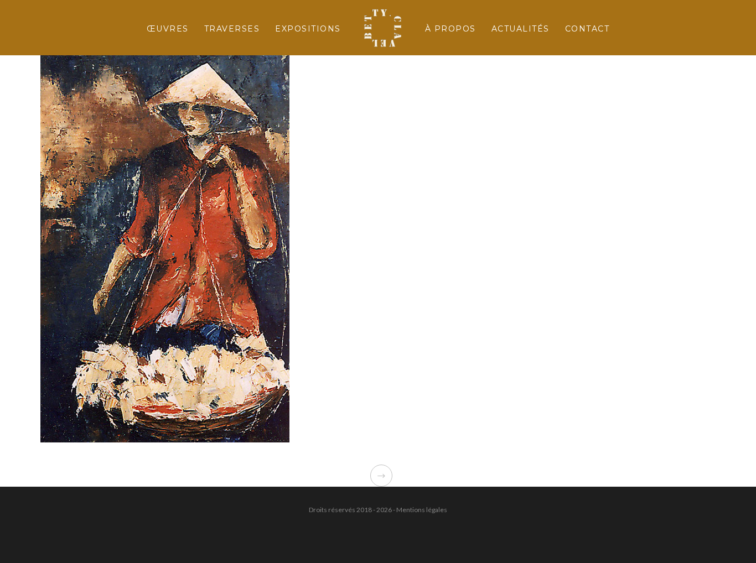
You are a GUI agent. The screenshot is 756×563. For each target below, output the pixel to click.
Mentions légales (421, 509)
